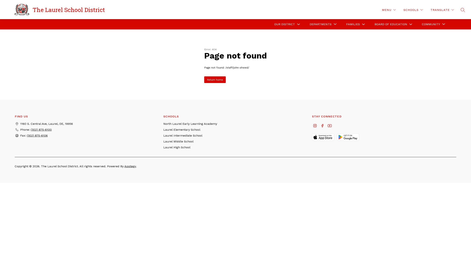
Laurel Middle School (178, 141)
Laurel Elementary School (181, 129)
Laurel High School (176, 147)
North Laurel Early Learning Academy (190, 124)
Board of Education (391, 24)
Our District (284, 24)
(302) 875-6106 (37, 135)
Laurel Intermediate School (182, 135)
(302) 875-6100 (41, 129)
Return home (215, 79)
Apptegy (130, 166)
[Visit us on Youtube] (330, 126)
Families (353, 24)
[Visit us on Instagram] (315, 126)
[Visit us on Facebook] (322, 126)
